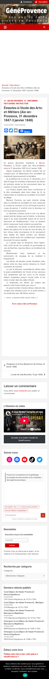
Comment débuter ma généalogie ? (16, 510)
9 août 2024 (8, 125)
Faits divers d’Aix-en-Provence (24, 304)
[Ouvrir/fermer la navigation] (5, 27)
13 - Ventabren (31, 101)
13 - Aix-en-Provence (13, 101)
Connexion (27, 2)
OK (25, 675)
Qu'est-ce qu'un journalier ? (29, 507)
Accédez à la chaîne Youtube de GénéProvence (24, 439)
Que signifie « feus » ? (11, 507)
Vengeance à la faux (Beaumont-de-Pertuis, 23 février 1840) (25, 365)
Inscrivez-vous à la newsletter (19, 535)
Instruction (22, 104)
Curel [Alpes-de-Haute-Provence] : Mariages (24, 602)
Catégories (8, 571)
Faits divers (9, 104)
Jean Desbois (20, 125)
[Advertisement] (24, 58)
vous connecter (20, 391)
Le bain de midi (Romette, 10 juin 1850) (27, 374)
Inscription (42, 2)
